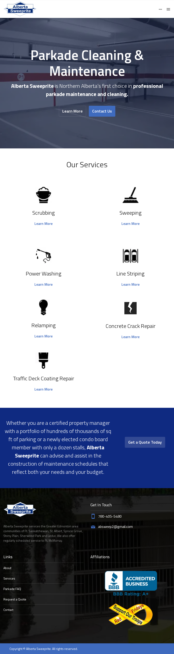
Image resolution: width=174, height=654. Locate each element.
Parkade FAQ (12, 588)
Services (9, 578)
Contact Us (102, 111)
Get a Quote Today (145, 442)
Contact (8, 609)
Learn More (72, 111)
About (7, 567)
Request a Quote (14, 599)
